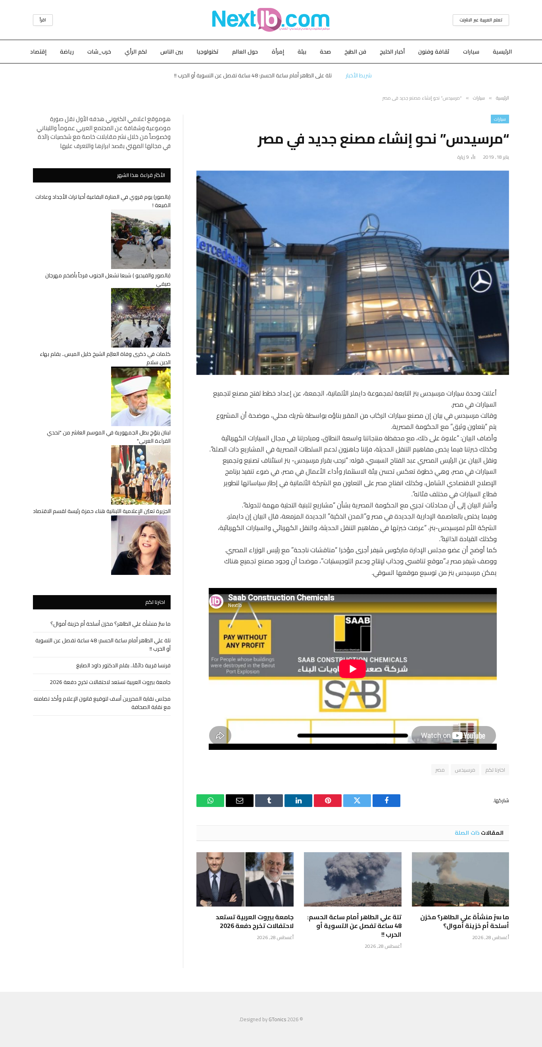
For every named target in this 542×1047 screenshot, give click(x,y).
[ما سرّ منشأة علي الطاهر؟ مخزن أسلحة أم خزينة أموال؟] (460, 879)
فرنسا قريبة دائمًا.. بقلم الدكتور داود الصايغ (123, 665)
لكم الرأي (136, 51)
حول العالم (245, 51)
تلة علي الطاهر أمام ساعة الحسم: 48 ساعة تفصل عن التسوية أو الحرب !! (253, 75)
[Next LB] (271, 20)
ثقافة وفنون (434, 51)
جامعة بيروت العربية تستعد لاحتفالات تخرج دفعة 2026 (255, 921)
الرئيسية (502, 51)
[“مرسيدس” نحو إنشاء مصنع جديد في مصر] (352, 273)
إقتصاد (38, 51)
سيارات (471, 51)
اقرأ (43, 20)
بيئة (302, 51)
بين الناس (171, 51)
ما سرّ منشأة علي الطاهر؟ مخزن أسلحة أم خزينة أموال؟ (464, 921)
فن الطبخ (355, 51)
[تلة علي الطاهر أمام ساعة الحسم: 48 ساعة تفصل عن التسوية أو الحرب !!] (352, 879)
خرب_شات (99, 51)
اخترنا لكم (495, 769)
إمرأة (278, 51)
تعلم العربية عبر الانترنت (480, 20)
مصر (440, 769)
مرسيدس (465, 769)
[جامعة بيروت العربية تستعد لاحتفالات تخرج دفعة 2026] (245, 879)
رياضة (67, 51)
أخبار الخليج (392, 51)
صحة (325, 51)
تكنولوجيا (207, 51)
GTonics (277, 1019)
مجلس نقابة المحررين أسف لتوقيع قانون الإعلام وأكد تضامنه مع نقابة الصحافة (102, 703)
